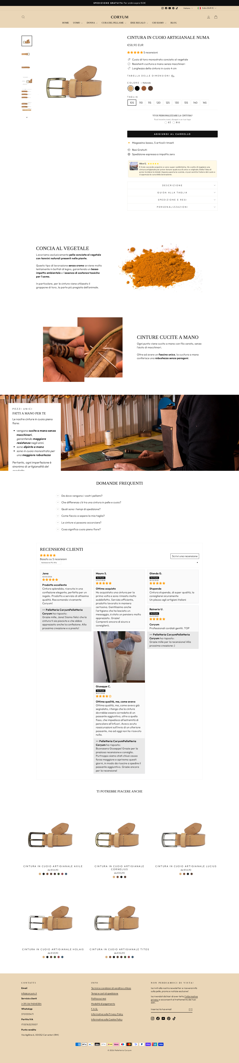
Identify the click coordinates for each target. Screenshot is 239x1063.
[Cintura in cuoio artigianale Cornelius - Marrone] (117, 877)
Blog (174, 23)
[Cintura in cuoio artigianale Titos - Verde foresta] (125, 957)
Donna (91, 23)
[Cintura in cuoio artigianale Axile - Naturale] (40, 874)
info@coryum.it (29, 993)
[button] (135, 52)
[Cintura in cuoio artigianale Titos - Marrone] (110, 957)
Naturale (130, 88)
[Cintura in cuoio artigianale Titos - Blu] (132, 957)
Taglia (132, 97)
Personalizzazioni (172, 207)
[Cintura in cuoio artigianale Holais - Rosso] (58, 957)
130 (177, 102)
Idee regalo (138, 23)
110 (141, 102)
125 (168, 102)
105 (132, 102)
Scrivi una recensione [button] (185, 556)
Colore (139, 82)
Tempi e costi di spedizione (104, 993)
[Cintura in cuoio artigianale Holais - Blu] (62, 957)
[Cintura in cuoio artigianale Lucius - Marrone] (184, 874)
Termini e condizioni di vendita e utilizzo (111, 988)
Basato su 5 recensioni (53, 559)
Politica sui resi (98, 998)
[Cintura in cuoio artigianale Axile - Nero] (43, 874)
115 (149, 102)
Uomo (76, 23)
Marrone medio (150, 88)
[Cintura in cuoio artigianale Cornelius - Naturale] (114, 877)
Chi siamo (158, 23)
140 (195, 102)
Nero (137, 88)
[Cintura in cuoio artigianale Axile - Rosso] (62, 874)
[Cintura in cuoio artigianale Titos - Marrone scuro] (121, 957)
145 (205, 102)
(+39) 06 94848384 (31, 1003)
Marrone (144, 88)
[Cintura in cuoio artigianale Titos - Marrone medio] (117, 957)
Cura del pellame (113, 23)
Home (65, 23)
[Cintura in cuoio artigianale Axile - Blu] (66, 874)
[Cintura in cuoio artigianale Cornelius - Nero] (121, 877)
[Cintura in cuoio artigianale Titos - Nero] (114, 957)
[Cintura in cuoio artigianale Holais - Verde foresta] (55, 957)
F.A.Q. (94, 1008)
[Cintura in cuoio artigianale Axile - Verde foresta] (58, 874)
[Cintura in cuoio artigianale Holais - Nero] (47, 957)
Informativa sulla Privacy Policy (107, 1014)
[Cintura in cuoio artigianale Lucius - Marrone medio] (191, 874)
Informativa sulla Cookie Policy (107, 1019)
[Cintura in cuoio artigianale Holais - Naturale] (43, 957)
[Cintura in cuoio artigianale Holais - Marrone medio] (51, 957)
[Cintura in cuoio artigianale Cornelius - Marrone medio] (125, 877)
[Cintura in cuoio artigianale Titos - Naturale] (106, 957)
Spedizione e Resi (172, 199)
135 (186, 102)
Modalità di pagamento (103, 1003)
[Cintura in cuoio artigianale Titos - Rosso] (129, 957)
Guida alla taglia (172, 192)
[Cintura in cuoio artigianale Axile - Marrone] (47, 874)
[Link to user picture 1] (119, 657)
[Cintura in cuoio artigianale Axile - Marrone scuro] (55, 874)
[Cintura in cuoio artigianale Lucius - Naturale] (180, 874)
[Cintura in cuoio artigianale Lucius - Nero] (188, 874)
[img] (65, 580)
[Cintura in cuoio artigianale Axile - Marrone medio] (51, 874)
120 (158, 102)
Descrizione (172, 185)
